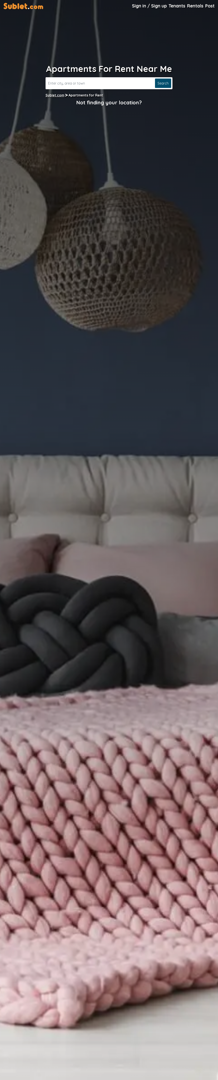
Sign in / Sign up (149, 6)
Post (210, 6)
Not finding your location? (109, 102)
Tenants (177, 6)
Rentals (195, 6)
